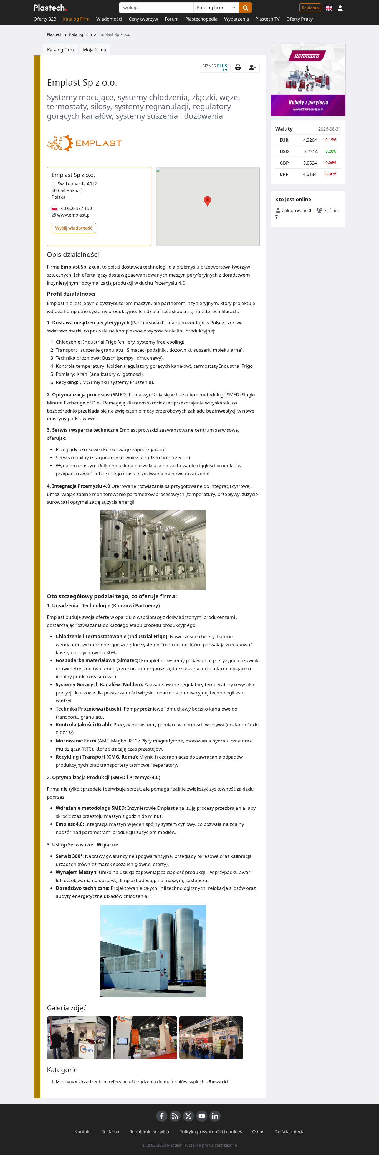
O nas (258, 1132)
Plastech (54, 34)
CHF (284, 174)
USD (284, 151)
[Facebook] (161, 1116)
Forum (172, 19)
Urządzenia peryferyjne (103, 1082)
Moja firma (94, 50)
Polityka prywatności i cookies (210, 1132)
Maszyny (65, 1082)
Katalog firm (80, 34)
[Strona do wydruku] (238, 67)
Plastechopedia (201, 19)
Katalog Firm (76, 19)
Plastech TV (268, 19)
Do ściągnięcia (289, 1132)
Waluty (284, 129)
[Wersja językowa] (329, 7)
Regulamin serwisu (149, 1132)
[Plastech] (50, 7)
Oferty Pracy (299, 19)
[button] (340, 7)
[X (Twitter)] (188, 1116)
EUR (284, 140)
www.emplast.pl (74, 215)
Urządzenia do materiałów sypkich (168, 1082)
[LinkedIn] (215, 1116)
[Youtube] (201, 1116)
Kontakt (83, 1132)
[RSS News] (175, 1116)
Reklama (310, 7)
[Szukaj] (245, 7)
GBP (284, 163)
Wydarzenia (236, 19)
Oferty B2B (45, 19)
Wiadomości (109, 19)
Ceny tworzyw (143, 19)
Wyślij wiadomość (73, 228)
